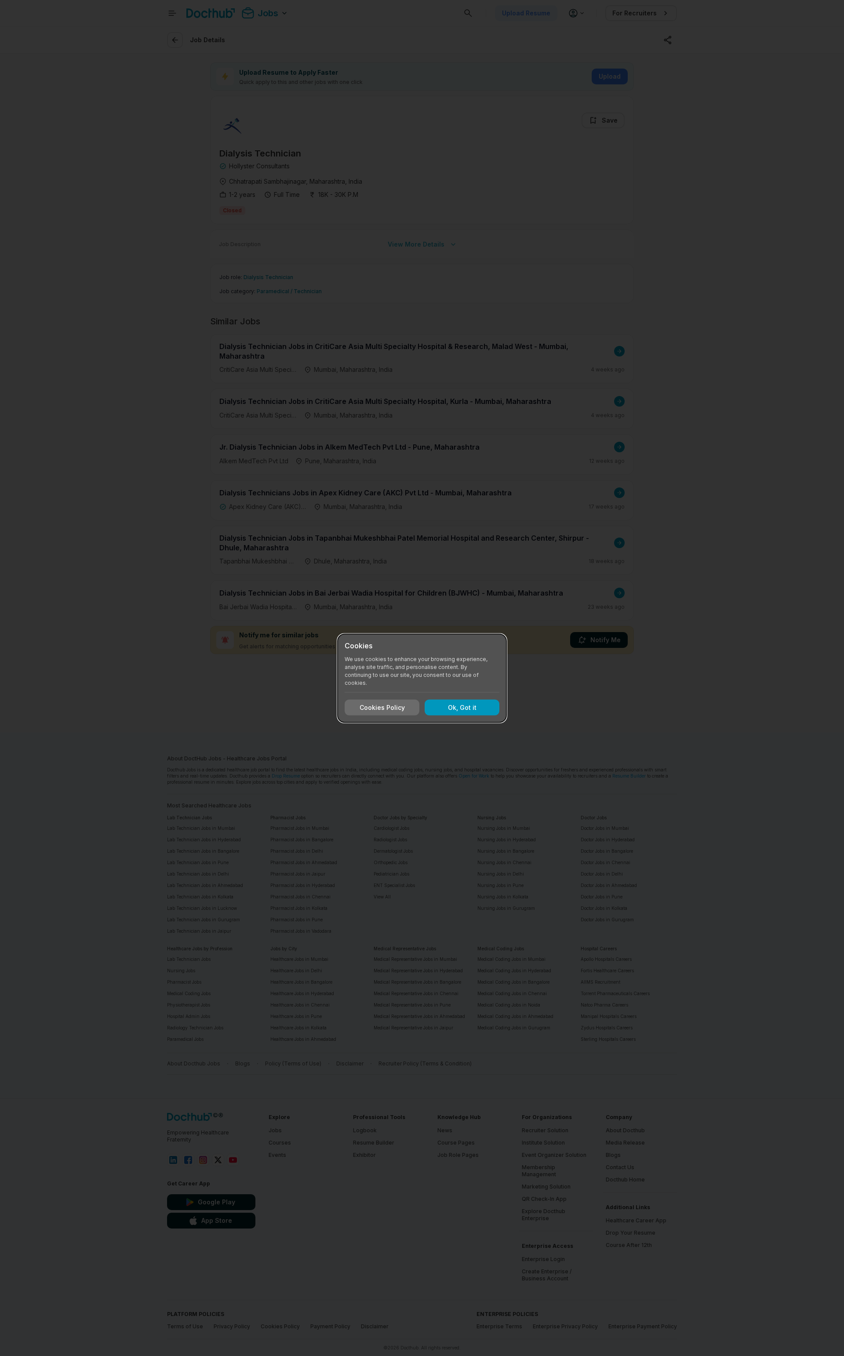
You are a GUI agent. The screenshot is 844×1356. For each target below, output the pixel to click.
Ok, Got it (462, 707)
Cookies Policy (382, 707)
